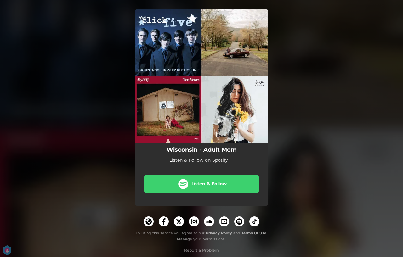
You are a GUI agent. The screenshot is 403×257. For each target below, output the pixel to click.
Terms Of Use (253, 233)
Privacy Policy (219, 233)
